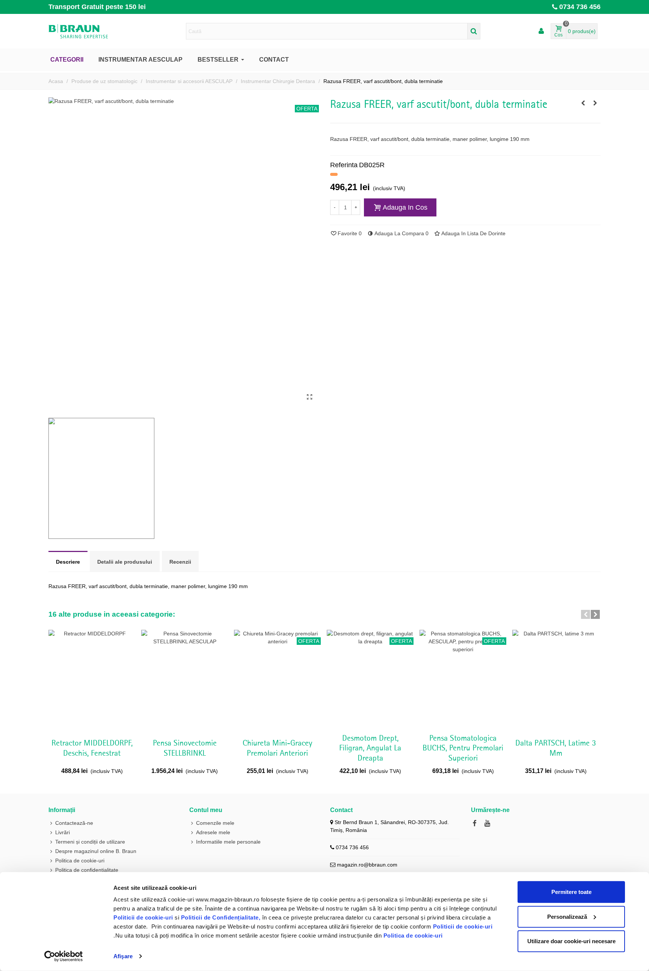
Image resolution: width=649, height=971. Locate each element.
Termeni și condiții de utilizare (90, 842)
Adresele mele (213, 832)
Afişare (123, 956)
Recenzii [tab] (180, 562)
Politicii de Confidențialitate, (219, 917)
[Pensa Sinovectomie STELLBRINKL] (184, 679)
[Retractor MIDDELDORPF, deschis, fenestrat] (91, 679)
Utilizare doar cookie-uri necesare (571, 941)
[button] (585, 614)
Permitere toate (571, 892)
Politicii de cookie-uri (144, 917)
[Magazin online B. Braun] (89, 31)
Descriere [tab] (68, 562)
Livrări (62, 832)
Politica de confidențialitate (86, 870)
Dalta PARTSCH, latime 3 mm (555, 748)
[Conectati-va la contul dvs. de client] (541, 31)
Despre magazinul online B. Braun (95, 851)
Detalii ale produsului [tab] (124, 562)
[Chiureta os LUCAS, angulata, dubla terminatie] (595, 103)
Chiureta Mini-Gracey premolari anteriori (277, 748)
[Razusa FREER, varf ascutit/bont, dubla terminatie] (309, 397)
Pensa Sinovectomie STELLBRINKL (185, 748)
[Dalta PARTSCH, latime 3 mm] (555, 679)
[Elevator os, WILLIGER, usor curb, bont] (583, 103)
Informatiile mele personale (228, 842)
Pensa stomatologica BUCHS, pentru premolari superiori (463, 748)
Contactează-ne (74, 823)
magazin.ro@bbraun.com (367, 865)
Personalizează (567, 916)
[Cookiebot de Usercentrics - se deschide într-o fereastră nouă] (64, 956)
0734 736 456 (580, 7)
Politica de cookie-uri (413, 935)
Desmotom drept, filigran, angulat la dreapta (370, 748)
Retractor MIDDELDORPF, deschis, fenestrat (92, 748)
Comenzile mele (215, 823)
